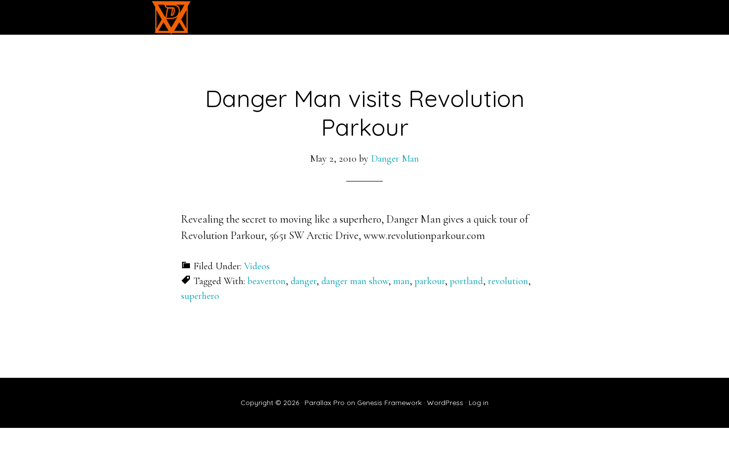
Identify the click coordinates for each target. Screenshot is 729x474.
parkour (430, 281)
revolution (508, 281)
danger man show (354, 281)
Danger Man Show (171, 17)
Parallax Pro (324, 402)
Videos (257, 266)
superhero (200, 296)
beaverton (266, 281)
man (401, 281)
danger (303, 281)
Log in (478, 402)
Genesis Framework (389, 402)
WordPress (445, 402)
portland (466, 281)
